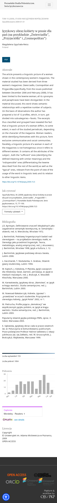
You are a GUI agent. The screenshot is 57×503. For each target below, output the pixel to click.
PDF (6, 59)
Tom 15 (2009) (8, 18)
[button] (6, 497)
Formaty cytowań (12, 211)
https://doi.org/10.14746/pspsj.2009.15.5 (18, 182)
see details (19, 419)
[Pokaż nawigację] (49, 4)
